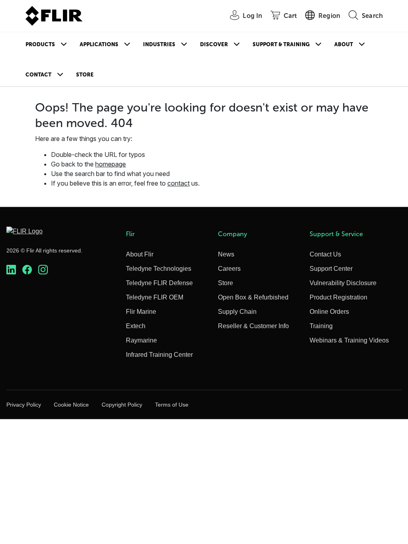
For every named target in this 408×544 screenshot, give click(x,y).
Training (321, 326)
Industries (159, 44)
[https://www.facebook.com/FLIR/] (27, 270)
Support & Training (281, 44)
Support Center (331, 268)
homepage (110, 164)
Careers (229, 268)
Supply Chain (237, 311)
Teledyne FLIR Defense (159, 283)
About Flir (139, 254)
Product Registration (338, 297)
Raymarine (141, 340)
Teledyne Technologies (158, 268)
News (226, 254)
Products (40, 44)
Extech (135, 326)
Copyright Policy (122, 404)
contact (178, 183)
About (343, 44)
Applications (99, 44)
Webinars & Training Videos (349, 340)
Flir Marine (141, 311)
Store (85, 75)
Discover (214, 44)
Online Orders (329, 311)
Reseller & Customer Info (253, 326)
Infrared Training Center (159, 354)
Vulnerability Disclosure (343, 283)
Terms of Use (171, 404)
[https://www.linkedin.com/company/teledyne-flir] (11, 270)
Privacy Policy (23, 404)
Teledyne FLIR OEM (154, 297)
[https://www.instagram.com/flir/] (43, 270)
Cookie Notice (71, 404)
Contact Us (325, 254)
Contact (38, 75)
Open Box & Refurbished (253, 297)
